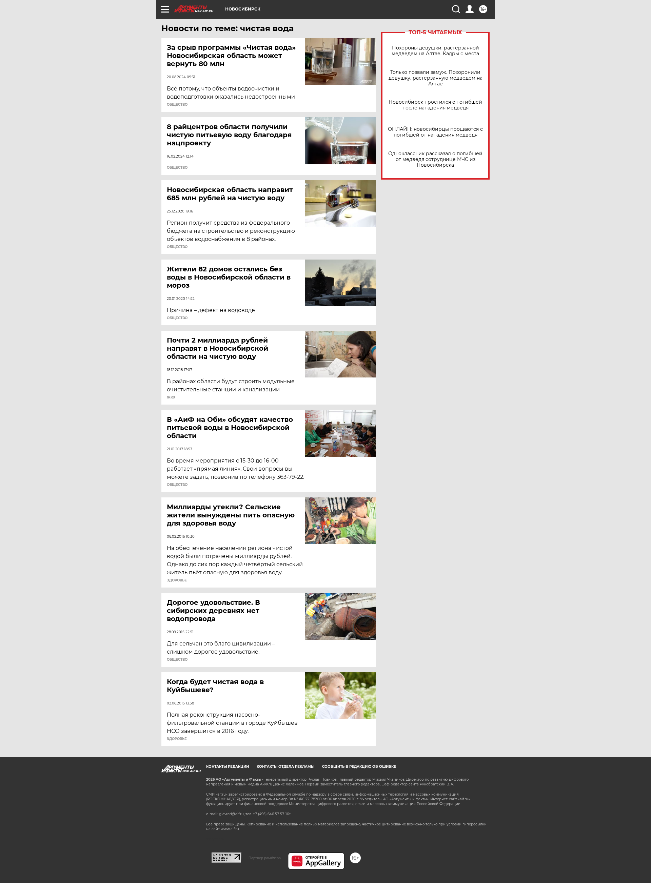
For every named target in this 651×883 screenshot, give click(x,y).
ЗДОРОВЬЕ (177, 580)
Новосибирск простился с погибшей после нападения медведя (435, 105)
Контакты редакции (227, 766)
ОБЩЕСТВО (177, 104)
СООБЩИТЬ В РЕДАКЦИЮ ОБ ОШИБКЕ (359, 766)
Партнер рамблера (265, 858)
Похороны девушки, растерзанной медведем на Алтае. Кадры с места (435, 51)
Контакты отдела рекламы (285, 766)
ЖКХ (171, 397)
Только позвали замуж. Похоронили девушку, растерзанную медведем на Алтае (435, 78)
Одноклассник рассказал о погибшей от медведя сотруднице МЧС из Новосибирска (435, 159)
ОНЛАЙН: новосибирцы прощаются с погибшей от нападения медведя (435, 132)
